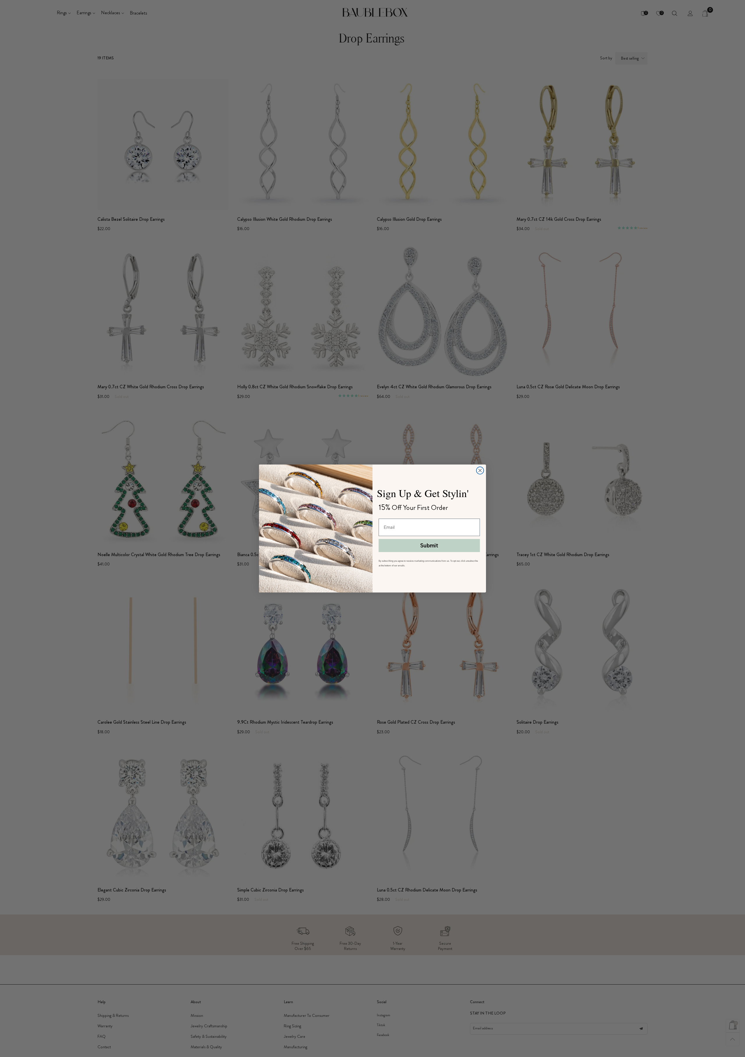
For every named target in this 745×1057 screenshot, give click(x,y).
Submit (429, 545)
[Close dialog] (480, 470)
